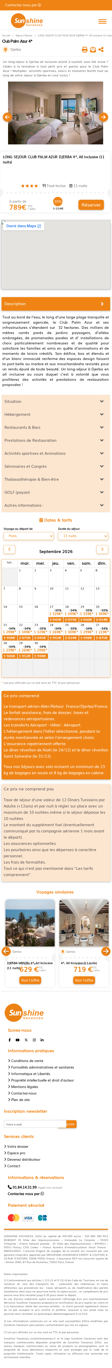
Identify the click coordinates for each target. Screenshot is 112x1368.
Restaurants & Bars (22, 427)
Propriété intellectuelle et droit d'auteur (42, 1080)
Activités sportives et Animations (35, 453)
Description (15, 303)
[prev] (9, 549)
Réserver (91, 204)
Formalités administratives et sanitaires (42, 1067)
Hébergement (17, 414)
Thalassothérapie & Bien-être (31, 479)
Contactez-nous (23, 1093)
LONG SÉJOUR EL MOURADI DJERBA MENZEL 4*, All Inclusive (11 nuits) (30, 963)
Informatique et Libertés (30, 1073)
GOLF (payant (17, 492)
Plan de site (20, 1099)
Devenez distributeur (23, 1159)
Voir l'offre (30, 980)
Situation (12, 401)
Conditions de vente (27, 1060)
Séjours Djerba (24, 35)
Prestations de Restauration (30, 440)
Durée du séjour (69, 529)
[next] (102, 549)
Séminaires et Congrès (25, 466)
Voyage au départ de (18, 529)
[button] (6, 950)
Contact (13, 1165)
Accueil (6, 35)
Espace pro (16, 1152)
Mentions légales (24, 1086)
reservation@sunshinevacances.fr (36, 5)
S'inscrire (67, 1124)
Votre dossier (17, 1146)
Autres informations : (23, 505)
